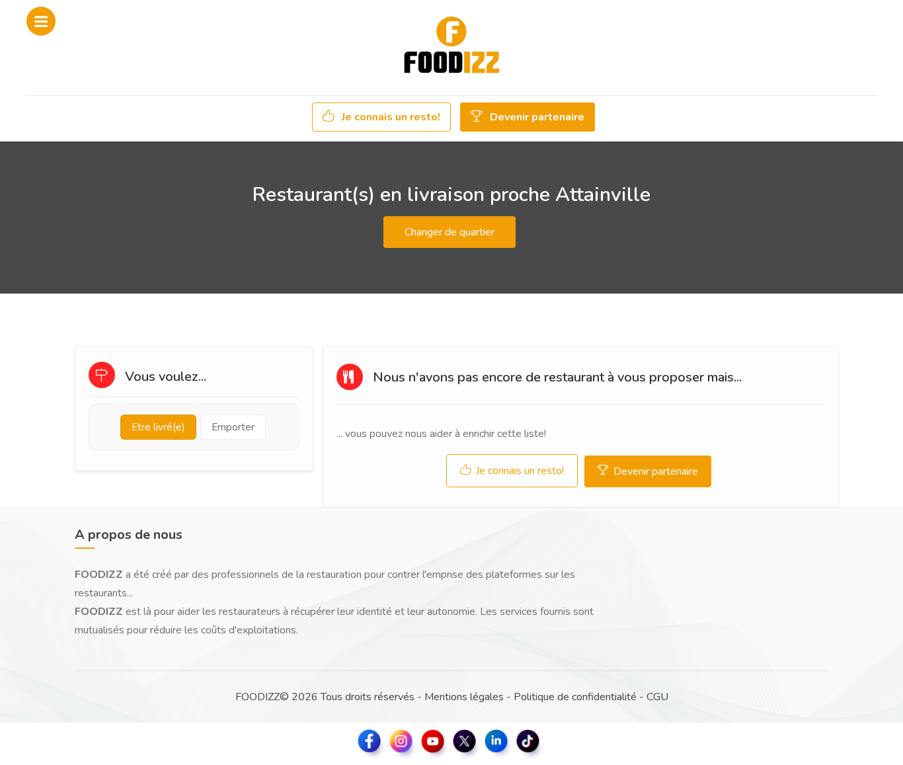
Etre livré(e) (158, 427)
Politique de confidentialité (575, 697)
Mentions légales (464, 697)
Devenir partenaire (535, 117)
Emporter (233, 427)
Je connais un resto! (389, 117)
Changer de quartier (449, 232)
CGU (657, 697)
